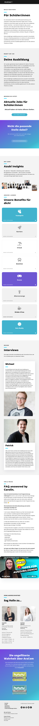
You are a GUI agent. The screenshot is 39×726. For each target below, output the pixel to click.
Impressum (7, 705)
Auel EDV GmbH (7, 719)
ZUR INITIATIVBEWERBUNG (19, 141)
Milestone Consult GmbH (9, 717)
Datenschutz (7, 707)
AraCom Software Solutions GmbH (11, 713)
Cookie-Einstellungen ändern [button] (11, 708)
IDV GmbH (6, 720)
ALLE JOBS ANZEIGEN (19, 114)
